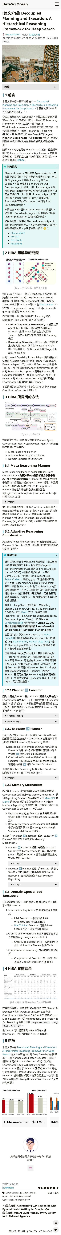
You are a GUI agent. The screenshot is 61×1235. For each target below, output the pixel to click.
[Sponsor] (30, 1168)
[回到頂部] (56, 1216)
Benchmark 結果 (14, 622)
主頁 (56, 1192)
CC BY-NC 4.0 (45, 1231)
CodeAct (17, 579)
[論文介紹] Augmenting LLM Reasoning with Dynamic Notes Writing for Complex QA (29, 1207)
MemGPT (50, 798)
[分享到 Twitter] (39, 1187)
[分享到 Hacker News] (48, 1187)
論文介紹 (36, 34)
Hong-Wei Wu (13, 34)
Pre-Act (15, 236)
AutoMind (16, 243)
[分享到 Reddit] (51, 1187)
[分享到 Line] (54, 1187)
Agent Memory (22, 1199)
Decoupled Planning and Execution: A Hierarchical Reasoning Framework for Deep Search (30, 105)
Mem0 (5, 801)
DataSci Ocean (15, 4)
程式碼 (20, 160)
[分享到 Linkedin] (45, 1187)
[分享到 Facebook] (42, 1187)
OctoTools (16, 240)
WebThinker (46, 304)
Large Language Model (17, 1192)
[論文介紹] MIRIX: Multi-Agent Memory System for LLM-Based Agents (29, 1214)
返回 (50, 1192)
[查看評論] (56, 1230)
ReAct (8, 579)
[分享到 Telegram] (57, 1187)
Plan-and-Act (18, 233)
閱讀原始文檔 (8, 1187)
